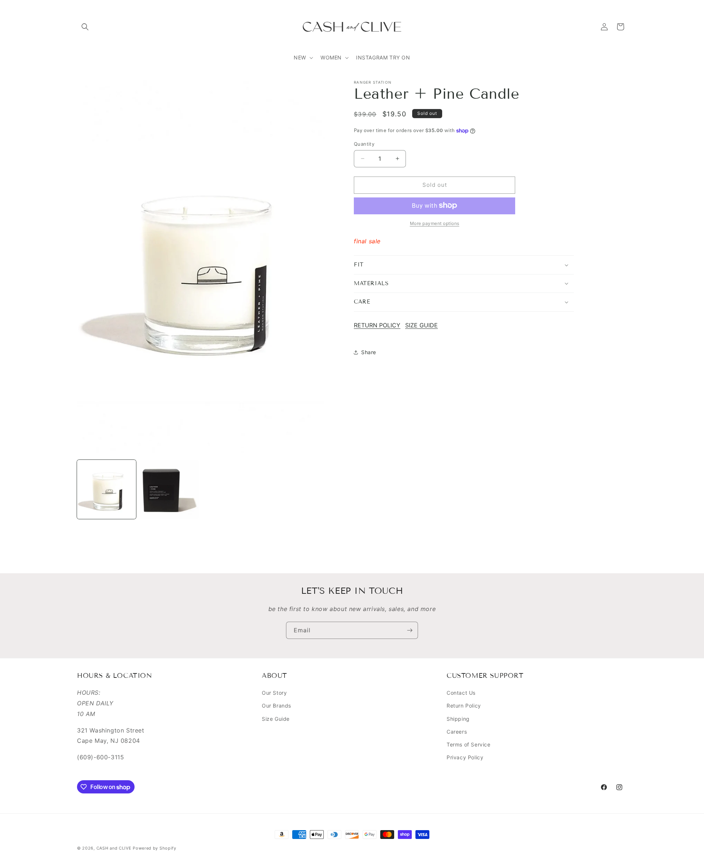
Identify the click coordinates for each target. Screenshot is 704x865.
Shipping (458, 719)
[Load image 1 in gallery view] (106, 489)
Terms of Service (469, 744)
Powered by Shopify (154, 848)
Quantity (364, 144)
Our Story (274, 693)
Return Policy (464, 705)
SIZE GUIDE (421, 325)
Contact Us (461, 693)
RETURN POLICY (377, 325)
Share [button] (368, 352)
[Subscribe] (410, 630)
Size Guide (276, 719)
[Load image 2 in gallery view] (169, 489)
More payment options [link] (434, 223)
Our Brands (276, 705)
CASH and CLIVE (114, 848)
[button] (85, 27)
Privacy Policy (465, 757)
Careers (457, 731)
